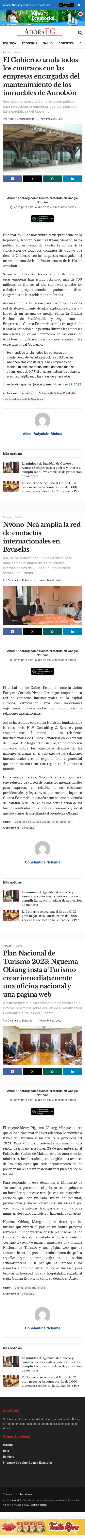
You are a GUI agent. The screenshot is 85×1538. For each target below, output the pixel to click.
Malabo (8, 1445)
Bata (6, 1451)
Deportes (66, 43)
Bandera (8, 1456)
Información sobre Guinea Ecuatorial (28, 1462)
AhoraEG (16, 1500)
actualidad (28, 393)
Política (9, 43)
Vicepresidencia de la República (24, 399)
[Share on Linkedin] (72, 178)
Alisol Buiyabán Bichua (21, 119)
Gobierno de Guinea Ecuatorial (57, 393)
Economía (29, 43)
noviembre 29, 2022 (52, 119)
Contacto (8, 1494)
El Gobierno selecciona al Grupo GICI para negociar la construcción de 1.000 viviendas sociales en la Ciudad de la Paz (50, 487)
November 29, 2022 (67, 384)
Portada (7, 52)
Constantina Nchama (20, 580)
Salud (48, 43)
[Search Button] (80, 32)
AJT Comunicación (36, 1504)
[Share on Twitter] (32, 178)
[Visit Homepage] (39, 32)
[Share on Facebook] (12, 178)
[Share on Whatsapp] (52, 178)
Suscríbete (25, 1494)
